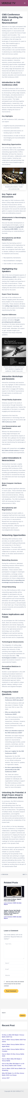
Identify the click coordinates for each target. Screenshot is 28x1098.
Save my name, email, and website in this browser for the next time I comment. (14, 983)
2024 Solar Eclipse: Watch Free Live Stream (12, 899)
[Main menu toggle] (24, 3)
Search (4, 1012)
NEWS (14, 903)
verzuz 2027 (5, 1078)
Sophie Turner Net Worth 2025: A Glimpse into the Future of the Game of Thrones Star (12, 912)
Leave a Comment (8, 903)
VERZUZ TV (8, 3)
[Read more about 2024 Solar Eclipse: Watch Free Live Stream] (14, 891)
